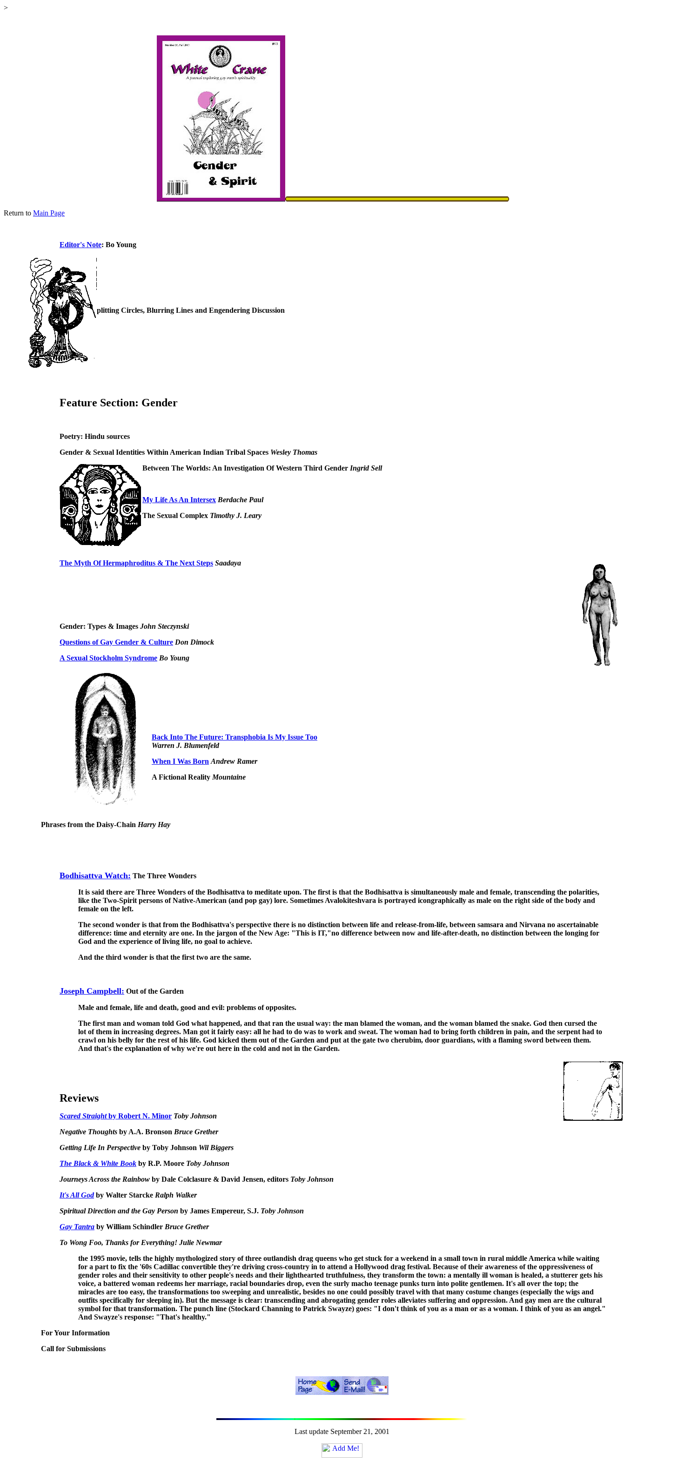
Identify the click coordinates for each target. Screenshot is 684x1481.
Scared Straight (83, 1116)
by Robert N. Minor (139, 1116)
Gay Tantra (77, 1227)
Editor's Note (80, 245)
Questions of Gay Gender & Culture (116, 642)
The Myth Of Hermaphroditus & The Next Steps (136, 563)
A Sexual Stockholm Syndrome (108, 658)
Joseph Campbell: (92, 991)
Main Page (49, 213)
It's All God (77, 1195)
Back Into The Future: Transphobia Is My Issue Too (234, 737)
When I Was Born (180, 761)
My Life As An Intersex (179, 500)
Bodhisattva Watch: (95, 875)
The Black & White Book (98, 1163)
